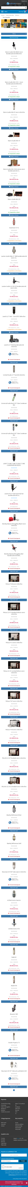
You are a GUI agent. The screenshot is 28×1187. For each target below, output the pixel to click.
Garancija (3, 1124)
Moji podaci (18, 1129)
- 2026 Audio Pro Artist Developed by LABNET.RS (12, 1186)
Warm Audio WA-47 (14, 140)
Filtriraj (14, 34)
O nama (3, 1138)
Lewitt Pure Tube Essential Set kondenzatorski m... (14, 494)
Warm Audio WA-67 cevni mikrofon (14, 112)
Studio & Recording (10, 15)
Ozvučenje (3, 1105)
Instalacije (17, 1107)
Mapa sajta (3, 1145)
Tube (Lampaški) (6, 17)
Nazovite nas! (14, 362)
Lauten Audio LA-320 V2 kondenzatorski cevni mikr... (14, 287)
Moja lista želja (18, 1126)
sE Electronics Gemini (14, 900)
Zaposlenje (3, 1143)
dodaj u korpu (14, 69)
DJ (15, 1105)
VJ (15, 1114)
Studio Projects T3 (14, 1042)
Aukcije (2, 1126)
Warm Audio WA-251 (14, 199)
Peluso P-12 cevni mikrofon (14, 642)
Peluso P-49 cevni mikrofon (14, 729)
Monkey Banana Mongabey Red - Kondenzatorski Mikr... (14, 555)
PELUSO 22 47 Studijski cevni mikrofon (14, 758)
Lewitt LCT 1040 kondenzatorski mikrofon (14, 346)
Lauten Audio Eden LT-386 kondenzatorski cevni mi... (14, 257)
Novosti (3, 1142)
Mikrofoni (17, 15)
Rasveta (17, 1110)
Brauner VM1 (14, 1014)
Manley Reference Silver (14, 815)
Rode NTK (14, 985)
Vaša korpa (23, 11)
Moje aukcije (18, 1128)
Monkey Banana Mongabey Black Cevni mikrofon (14, 525)
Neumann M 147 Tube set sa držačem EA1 (14, 1071)
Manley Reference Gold (14, 843)
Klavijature (3, 1109)
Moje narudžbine (19, 1124)
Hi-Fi (16, 1112)
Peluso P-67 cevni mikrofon (14, 701)
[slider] (14, 56)
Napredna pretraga (14, 37)
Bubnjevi (3, 1110)
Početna (2, 15)
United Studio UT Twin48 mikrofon (14, 375)
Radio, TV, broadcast (20, 1104)
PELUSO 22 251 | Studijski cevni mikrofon (14, 786)
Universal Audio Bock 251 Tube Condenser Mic (14, 404)
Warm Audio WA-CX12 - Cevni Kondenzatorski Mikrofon (14, 83)
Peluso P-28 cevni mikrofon (14, 584)
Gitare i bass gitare (5, 1107)
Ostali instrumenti (5, 1112)
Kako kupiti (3, 1123)
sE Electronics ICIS (14, 929)
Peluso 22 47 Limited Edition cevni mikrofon (14, 672)
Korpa (16, 1123)
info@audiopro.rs (12, 1175)
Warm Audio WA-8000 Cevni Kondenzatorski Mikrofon (14, 53)
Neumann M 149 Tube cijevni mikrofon (14, 872)
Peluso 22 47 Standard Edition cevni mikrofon (14, 613)
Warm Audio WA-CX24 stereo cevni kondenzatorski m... (14, 170)
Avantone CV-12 (14, 228)
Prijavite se (24, 1)
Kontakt (3, 1140)
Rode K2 (14, 957)
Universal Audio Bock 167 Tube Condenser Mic (14, 434)
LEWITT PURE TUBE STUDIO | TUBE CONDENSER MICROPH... (14, 464)
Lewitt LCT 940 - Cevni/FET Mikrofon (14, 316)
